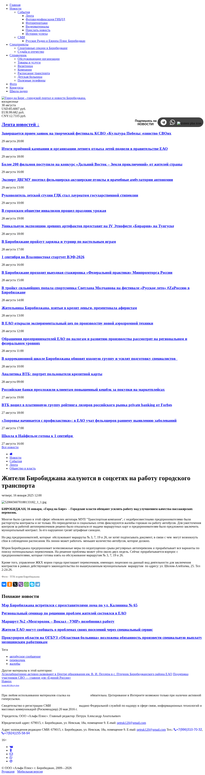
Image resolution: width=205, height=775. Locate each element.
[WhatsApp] (26, 584)
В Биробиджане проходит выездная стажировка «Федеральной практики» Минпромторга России (87, 272)
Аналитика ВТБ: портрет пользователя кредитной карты (52, 374)
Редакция (8, 771)
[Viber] (20, 584)
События (16, 461)
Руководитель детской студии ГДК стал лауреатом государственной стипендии (70, 195)
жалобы (15, 663)
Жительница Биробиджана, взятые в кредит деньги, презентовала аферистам (69, 308)
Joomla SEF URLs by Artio (10, 685)
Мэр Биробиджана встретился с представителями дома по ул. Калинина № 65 (70, 605)
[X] (15, 584)
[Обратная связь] (11, 754)
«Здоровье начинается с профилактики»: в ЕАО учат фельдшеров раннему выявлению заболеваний (89, 420)
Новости (15, 457)
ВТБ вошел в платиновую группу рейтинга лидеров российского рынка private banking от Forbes (87, 405)
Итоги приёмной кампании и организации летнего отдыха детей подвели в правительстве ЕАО (85, 149)
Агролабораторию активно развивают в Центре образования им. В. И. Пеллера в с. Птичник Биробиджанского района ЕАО (87, 674)
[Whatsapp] (11, 757)
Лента (14, 464)
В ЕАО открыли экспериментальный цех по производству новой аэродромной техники (77, 323)
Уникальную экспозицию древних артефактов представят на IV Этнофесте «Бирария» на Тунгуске (88, 226)
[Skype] (32, 584)
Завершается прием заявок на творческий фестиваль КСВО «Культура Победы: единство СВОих (86, 133)
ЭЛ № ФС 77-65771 (65, 705)
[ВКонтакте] (4, 584)
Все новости (10, 447)
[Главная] (11, 454)
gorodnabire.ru (80, 695)
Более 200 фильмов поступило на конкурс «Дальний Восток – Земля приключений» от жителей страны (92, 164)
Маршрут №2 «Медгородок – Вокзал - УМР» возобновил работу (58, 621)
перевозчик (17, 660)
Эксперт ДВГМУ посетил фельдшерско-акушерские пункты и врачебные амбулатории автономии (87, 180)
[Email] (11, 761)
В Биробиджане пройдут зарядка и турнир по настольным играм (59, 241)
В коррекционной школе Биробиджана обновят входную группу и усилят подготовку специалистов (90, 358)
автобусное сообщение (25, 656)
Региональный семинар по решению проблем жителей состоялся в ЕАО (64, 613)
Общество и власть (23, 468)
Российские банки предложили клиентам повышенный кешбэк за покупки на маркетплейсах (83, 389)
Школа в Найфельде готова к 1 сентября (38, 436)
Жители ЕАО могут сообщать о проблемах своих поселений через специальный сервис (77, 629)
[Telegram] (37, 584)
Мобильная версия (30, 771)
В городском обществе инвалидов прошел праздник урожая (54, 210)
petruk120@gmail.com (131, 722)
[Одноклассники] (9, 584)
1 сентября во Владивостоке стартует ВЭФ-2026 (43, 257)
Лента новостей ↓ (20, 124)
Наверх (7, 681)
